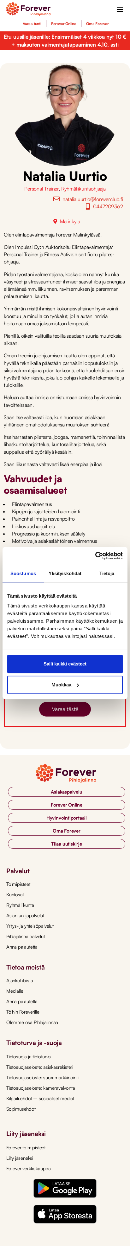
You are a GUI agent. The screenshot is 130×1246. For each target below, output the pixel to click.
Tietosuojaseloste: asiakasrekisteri (39, 1067)
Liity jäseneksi (19, 1158)
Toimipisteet (18, 884)
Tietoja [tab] (107, 573)
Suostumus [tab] (23, 573)
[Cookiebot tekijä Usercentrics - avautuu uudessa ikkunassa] (95, 556)
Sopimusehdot (21, 1109)
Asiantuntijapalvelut (25, 915)
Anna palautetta (22, 947)
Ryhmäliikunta (20, 905)
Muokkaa (61, 684)
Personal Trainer (41, 188)
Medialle (14, 991)
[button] (120, 9)
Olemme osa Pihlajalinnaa (32, 1022)
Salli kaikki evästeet (65, 663)
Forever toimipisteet (25, 1148)
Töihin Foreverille (22, 1012)
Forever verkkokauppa (28, 1168)
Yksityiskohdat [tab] (65, 573)
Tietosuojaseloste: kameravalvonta (40, 1088)
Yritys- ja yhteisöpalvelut (30, 926)
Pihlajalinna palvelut (25, 936)
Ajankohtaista (19, 980)
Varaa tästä (65, 709)
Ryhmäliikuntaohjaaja (83, 188)
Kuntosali (15, 895)
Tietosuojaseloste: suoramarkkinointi (42, 1077)
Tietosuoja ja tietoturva (28, 1057)
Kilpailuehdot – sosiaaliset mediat (40, 1098)
